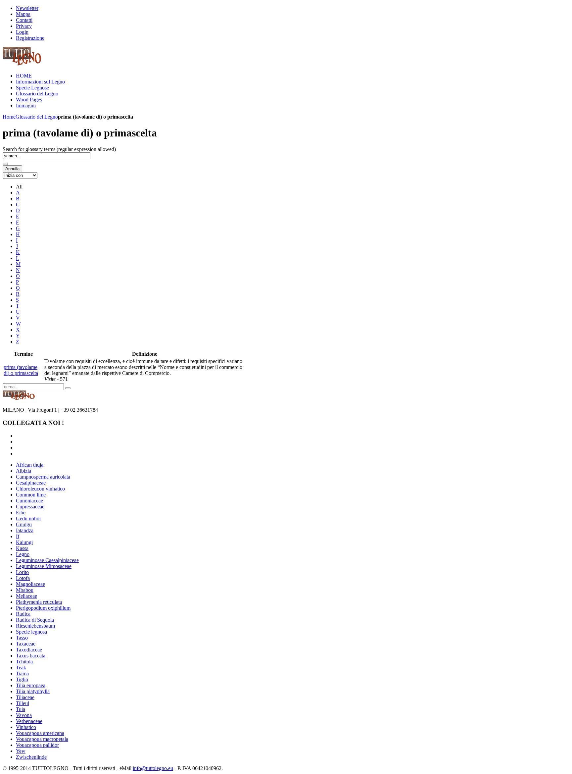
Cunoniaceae (29, 500)
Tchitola (24, 661)
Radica (23, 614)
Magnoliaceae (30, 584)
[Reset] (68, 388)
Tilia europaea (30, 685)
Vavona (24, 715)
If (17, 536)
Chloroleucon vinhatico (40, 488)
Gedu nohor (28, 518)
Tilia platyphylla (33, 691)
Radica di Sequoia (35, 620)
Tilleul (22, 703)
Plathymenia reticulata (39, 602)
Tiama (22, 673)
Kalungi (24, 542)
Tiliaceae (25, 697)
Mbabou (24, 590)
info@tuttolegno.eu (153, 768)
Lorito (22, 572)
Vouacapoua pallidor (37, 745)
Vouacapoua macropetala (42, 739)
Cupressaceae (30, 506)
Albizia (23, 471)
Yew (20, 751)
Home (9, 117)
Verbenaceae (29, 721)
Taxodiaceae (29, 649)
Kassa (22, 548)
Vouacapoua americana (40, 733)
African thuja (29, 465)
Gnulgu (24, 524)
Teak (21, 667)
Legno (22, 554)
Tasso (22, 638)
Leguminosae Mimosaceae (44, 566)
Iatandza (24, 530)
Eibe (20, 512)
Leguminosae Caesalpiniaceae (47, 560)
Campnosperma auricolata (43, 477)
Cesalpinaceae (31, 483)
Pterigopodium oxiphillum (43, 608)
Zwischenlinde (31, 757)
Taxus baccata (30, 655)
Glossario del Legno (37, 117)
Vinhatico (26, 727)
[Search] (5, 164)
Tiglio (22, 679)
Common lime (31, 494)
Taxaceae (25, 643)
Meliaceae (26, 596)
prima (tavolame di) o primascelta (21, 370)
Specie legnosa (31, 632)
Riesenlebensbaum (35, 626)
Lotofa (23, 578)
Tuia (20, 709)
